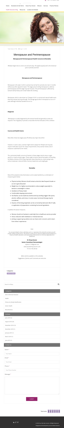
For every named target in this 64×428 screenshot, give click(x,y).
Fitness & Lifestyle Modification (13, 302)
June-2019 (8, 340)
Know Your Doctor (31, 6)
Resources (22, 9)
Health (7, 298)
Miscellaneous (9, 309)
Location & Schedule (32, 9)
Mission (39, 6)
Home (7, 6)
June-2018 (8, 318)
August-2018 (9, 321)
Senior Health (11, 273)
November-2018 (10, 325)
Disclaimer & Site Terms (17, 6)
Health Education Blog (12, 9)
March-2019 (9, 336)
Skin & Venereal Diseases (11, 294)
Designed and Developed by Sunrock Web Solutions (48, 425)
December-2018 (10, 329)
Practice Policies (54, 6)
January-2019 (9, 333)
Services (45, 6)
